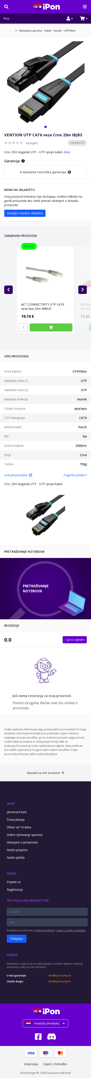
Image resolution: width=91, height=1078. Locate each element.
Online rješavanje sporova (25, 835)
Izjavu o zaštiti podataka (70, 930)
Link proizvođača (16, 475)
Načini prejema (17, 850)
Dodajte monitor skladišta (25, 213)
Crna (83, 455)
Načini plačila (16, 857)
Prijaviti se (14, 882)
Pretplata (16, 939)
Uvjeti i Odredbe (55, 1064)
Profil (12, 874)
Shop (6, 18)
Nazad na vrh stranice (43, 773)
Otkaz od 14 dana (19, 827)
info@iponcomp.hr (59, 975)
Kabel (47, 30)
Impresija (31, 1064)
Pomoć (12, 955)
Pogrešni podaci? (75, 475)
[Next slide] (82, 290)
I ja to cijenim (74, 640)
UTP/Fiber (69, 30)
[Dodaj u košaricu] (51, 327)
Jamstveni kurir (17, 812)
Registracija (15, 890)
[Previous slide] (8, 290)
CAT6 (83, 418)
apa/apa (80, 408)
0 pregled (31, 143)
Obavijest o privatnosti (22, 842)
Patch (82, 427)
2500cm (81, 446)
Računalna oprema (30, 30)
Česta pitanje (16, 820)
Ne (85, 436)
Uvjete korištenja (44, 930)
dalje (67, 152)
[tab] (45, 127)
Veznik (56, 30)
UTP (84, 381)
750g (83, 464)
